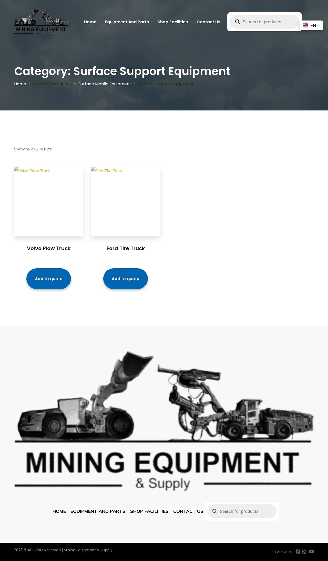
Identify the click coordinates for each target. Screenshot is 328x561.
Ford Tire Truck (126, 248)
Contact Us (208, 22)
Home (90, 22)
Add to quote (49, 279)
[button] (311, 25)
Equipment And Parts (127, 22)
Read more (48, 210)
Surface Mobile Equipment (104, 84)
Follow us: (284, 551)
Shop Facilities (173, 22)
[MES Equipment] (41, 22)
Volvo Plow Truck (48, 248)
